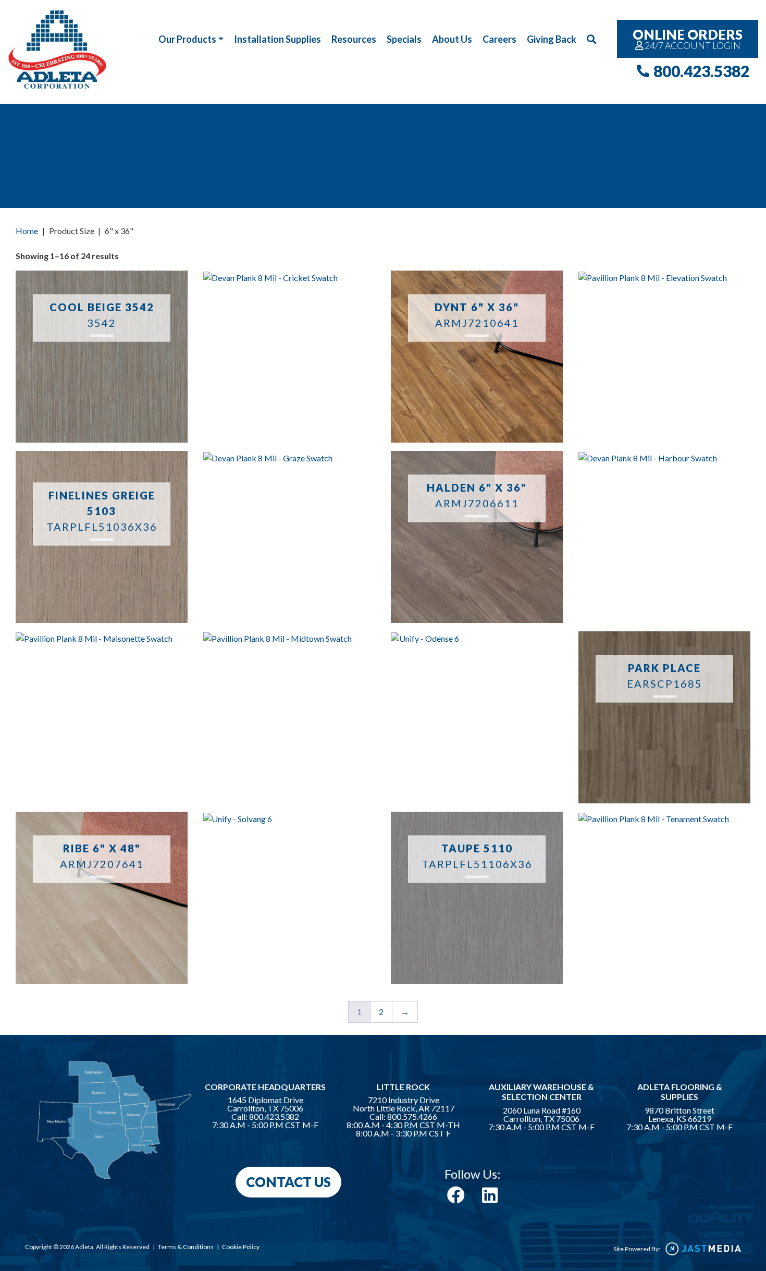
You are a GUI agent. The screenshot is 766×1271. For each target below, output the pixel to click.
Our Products (187, 39)
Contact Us (288, 1182)
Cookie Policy (241, 1247)
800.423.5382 (701, 71)
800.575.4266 (412, 1117)
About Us (452, 39)
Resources (353, 39)
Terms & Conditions (186, 1247)
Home (27, 231)
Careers (499, 39)
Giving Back (551, 39)
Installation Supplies (277, 39)
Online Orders (688, 38)
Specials (404, 39)
